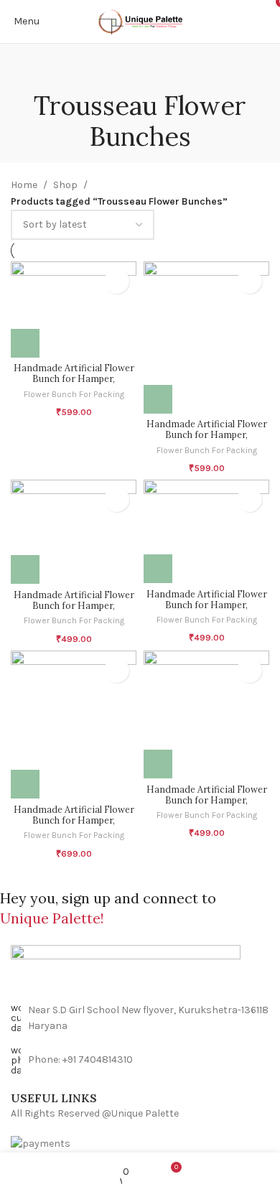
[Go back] (140, 72)
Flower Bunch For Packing (74, 394)
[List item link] (140, 1061)
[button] (25, 343)
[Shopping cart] (269, 21)
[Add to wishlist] (116, 281)
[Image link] (140, 973)
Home (24, 185)
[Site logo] (140, 21)
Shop (65, 185)
